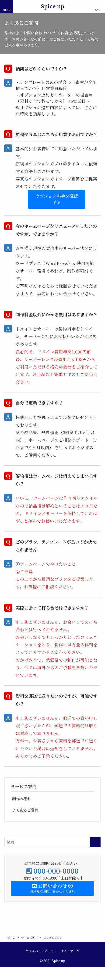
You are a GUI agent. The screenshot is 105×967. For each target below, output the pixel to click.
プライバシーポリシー (41, 951)
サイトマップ (70, 951)
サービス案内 (24, 786)
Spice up (52, 6)
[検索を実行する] (95, 842)
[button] (57, 199)
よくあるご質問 (25, 810)
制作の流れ (21, 798)
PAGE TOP (97, 933)
